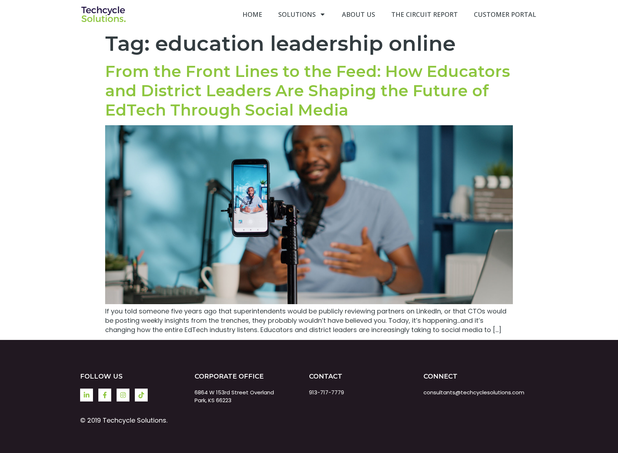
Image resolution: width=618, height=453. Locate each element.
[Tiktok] (141, 395)
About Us (358, 14)
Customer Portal (505, 14)
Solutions (297, 14)
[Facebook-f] (104, 395)
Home (252, 14)
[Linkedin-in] (86, 395)
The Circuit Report (424, 14)
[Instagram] (123, 395)
